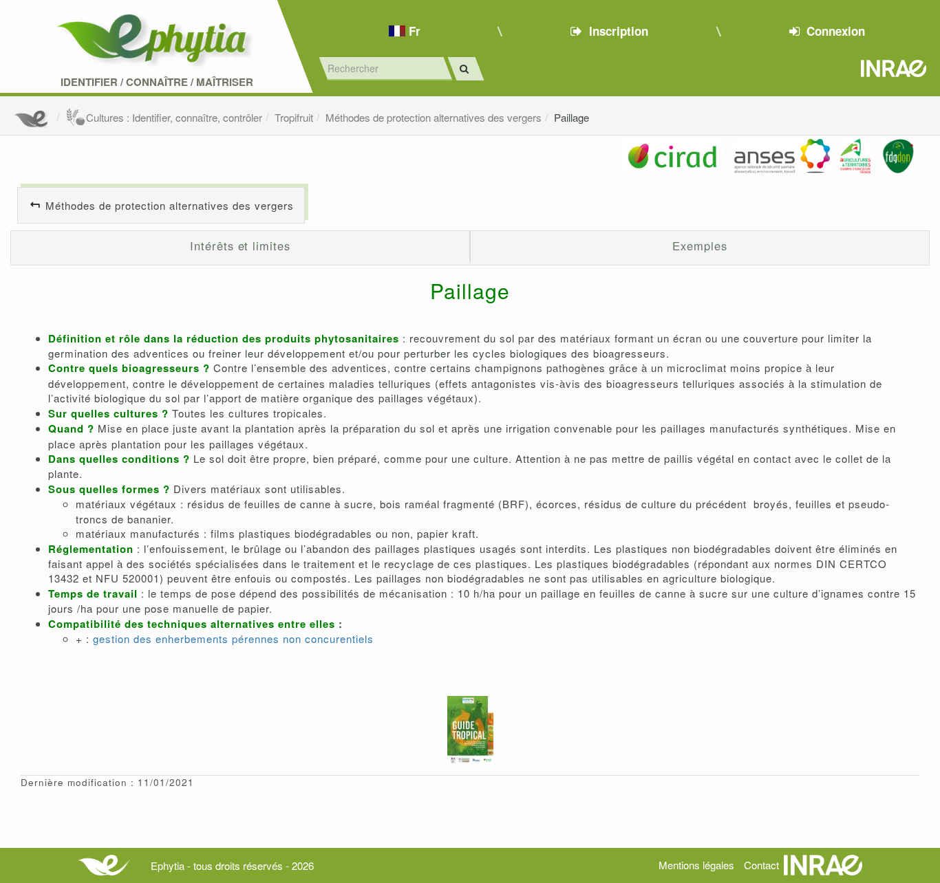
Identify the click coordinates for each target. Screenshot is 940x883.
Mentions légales (696, 865)
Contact (761, 865)
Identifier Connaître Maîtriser (157, 82)
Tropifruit (294, 117)
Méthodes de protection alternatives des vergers (433, 117)
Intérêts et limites (240, 245)
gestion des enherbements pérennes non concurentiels (233, 638)
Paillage (571, 117)
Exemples (699, 245)
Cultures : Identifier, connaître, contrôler (174, 117)
